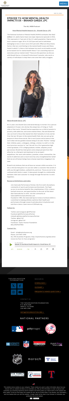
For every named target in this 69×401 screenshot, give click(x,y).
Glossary (38, 287)
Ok (31, 398)
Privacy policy (36, 398)
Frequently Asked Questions (47, 291)
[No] (67, 393)
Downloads (40, 283)
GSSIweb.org (37, 204)
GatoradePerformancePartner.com (23, 195)
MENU (63, 3)
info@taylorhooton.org (24, 232)
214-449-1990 (25, 308)
